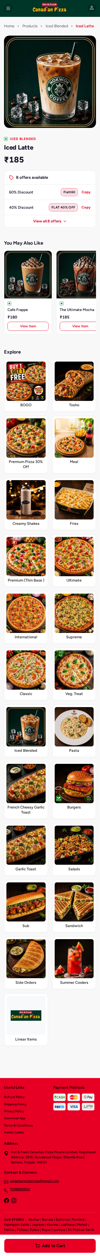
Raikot (34, 1230)
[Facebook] (6, 1201)
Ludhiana (68, 1225)
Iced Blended (57, 26)
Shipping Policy (15, 1104)
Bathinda (63, 1219)
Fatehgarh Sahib (16, 1225)
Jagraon (38, 1225)
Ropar (46, 1230)
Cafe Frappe (17, 310)
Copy (86, 192)
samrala (59, 1230)
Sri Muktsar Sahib (81, 1230)
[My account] (91, 8)
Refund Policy (14, 1097)
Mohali (82, 1225)
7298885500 (20, 1189)
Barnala (47, 1219)
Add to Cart (53, 1245)
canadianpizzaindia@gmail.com (34, 1181)
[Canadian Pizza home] (50, 8)
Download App (14, 1118)
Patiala (22, 1230)
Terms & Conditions (18, 1125)
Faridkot (78, 1219)
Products (30, 26)
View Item (28, 326)
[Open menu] (8, 8)
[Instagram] (13, 1201)
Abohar (33, 1219)
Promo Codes (14, 1132)
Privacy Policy (14, 1111)
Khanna (52, 1225)
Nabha (9, 1230)
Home (9, 26)
